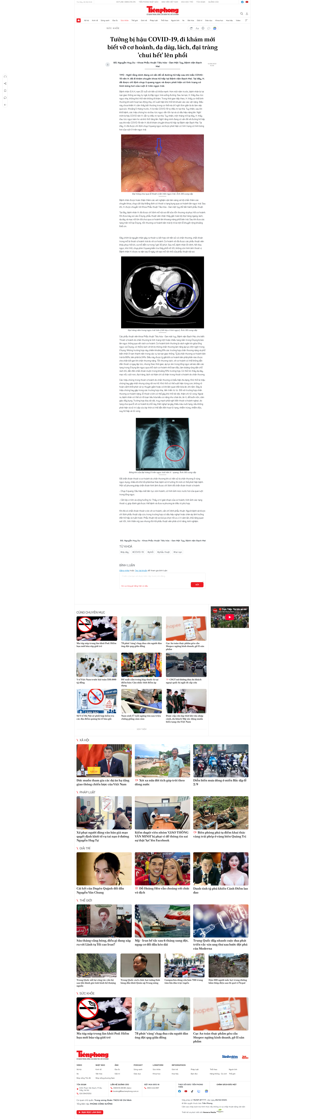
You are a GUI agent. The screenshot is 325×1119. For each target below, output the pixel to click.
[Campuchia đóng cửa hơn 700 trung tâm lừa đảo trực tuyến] (185, 965)
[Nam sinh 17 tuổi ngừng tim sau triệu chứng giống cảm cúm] (141, 701)
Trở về (5, 104)
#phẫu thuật (163, 552)
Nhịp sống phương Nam (105, 1078)
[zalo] (200, 1091)
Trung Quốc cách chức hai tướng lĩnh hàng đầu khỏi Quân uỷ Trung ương (140, 981)
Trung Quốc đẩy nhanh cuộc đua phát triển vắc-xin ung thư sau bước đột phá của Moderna (220, 944)
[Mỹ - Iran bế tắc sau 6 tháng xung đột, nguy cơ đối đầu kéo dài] (162, 921)
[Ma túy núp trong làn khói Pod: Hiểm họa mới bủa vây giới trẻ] (97, 628)
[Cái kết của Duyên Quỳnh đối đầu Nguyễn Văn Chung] (104, 868)
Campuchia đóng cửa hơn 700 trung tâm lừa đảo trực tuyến (184, 981)
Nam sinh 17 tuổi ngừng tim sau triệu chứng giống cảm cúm (141, 717)
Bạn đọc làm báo (91, 1112)
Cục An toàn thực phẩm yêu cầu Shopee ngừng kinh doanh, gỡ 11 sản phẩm (185, 646)
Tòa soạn (200, 2)
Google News (214, 28)
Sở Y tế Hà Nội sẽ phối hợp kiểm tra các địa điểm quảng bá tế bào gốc (95, 717)
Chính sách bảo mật (227, 1084)
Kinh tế (95, 20)
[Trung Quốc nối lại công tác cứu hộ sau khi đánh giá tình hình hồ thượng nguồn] (97, 965)
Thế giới (134, 20)
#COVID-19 (138, 552)
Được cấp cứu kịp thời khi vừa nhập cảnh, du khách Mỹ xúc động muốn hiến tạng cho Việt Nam (184, 718)
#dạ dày (124, 552)
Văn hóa (190, 20)
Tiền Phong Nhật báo (148, 2)
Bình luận (5, 97)
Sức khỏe (124, 20)
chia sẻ (191, 28)
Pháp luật (154, 20)
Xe (183, 20)
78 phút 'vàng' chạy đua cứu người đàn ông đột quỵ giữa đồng (141, 645)
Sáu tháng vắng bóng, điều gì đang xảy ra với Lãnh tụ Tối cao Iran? (104, 942)
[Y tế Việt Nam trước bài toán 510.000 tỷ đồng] (97, 665)
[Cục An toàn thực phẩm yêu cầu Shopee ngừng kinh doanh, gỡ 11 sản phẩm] (186, 628)
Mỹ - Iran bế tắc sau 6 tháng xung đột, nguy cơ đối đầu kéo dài (161, 942)
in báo (203, 28)
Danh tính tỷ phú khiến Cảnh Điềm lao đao (220, 890)
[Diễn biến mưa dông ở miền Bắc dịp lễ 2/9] (220, 760)
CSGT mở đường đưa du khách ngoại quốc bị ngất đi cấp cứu (183, 681)
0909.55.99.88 (119, 1088)
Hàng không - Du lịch (218, 1074)
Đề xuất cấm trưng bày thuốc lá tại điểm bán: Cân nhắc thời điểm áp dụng (139, 682)
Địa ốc (115, 20)
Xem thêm (246, 20)
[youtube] (246, 2)
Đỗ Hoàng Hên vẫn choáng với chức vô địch (162, 890)
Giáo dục (208, 20)
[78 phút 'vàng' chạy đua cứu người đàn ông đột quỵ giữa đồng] (141, 628)
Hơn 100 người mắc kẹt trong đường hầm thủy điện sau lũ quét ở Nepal (228, 981)
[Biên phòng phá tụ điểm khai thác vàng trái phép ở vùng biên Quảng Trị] (220, 812)
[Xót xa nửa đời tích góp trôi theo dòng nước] (162, 760)
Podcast (138, 1065)
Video (238, 20)
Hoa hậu (229, 20)
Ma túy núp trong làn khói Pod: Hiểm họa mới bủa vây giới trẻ (96, 645)
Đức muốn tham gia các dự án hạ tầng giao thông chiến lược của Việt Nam (103, 782)
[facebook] (242, 2)
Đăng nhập (124, 570)
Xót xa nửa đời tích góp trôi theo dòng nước (160, 782)
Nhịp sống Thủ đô (84, 1078)
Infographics (179, 1065)
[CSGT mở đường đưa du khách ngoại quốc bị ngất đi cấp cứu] (186, 665)
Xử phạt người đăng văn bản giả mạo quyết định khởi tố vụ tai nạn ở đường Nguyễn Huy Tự (103, 836)
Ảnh (116, 1065)
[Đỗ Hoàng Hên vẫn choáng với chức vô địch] (162, 868)
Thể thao (164, 20)
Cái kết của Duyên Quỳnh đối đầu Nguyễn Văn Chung (100, 890)
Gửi (197, 585)
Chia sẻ (5, 83)
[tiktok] (193, 1091)
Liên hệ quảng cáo (119, 1084)
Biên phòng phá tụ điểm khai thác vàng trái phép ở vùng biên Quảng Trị (219, 834)
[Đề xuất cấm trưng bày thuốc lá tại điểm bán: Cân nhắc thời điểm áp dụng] (141, 665)
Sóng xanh (105, 20)
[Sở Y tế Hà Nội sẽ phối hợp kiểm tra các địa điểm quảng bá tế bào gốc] (97, 701)
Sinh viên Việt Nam (169, 2)
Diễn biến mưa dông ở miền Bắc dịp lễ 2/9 (220, 782)
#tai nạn (178, 552)
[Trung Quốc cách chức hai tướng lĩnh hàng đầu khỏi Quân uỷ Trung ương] (141, 965)
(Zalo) (129, 1088)
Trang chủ (79, 20)
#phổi (150, 552)
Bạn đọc (194, 1074)
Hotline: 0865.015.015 (126, 2)
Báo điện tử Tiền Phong (162, 10)
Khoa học (219, 20)
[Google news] (207, 1091)
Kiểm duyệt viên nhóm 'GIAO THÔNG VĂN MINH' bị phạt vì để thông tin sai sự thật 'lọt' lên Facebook (161, 836)
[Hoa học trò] (245, 1057)
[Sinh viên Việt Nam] (230, 1057)
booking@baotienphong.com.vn (126, 1091)
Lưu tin (5, 90)
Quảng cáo (213, 2)
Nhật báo (100, 1065)
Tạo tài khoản (141, 570)
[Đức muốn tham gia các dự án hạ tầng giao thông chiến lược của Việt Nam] (104, 760)
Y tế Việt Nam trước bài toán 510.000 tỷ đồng (96, 681)
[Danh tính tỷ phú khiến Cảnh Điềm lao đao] (220, 868)
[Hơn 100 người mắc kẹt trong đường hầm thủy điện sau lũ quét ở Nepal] (229, 965)
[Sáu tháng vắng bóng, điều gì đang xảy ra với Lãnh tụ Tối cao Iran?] (104, 921)
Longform (158, 1065)
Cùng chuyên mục (91, 612)
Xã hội (86, 20)
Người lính (175, 20)
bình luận (208, 28)
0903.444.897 (153, 1088)
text (197, 28)
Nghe (5, 76)
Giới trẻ (144, 20)
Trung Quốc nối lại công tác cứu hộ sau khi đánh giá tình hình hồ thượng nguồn (96, 982)
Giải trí (199, 20)
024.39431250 (85, 1093)
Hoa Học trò (187, 2)
